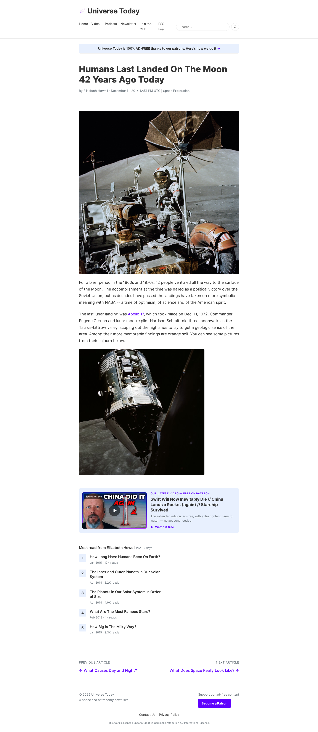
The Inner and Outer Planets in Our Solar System (125, 574)
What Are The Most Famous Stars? (120, 611)
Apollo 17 (136, 314)
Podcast (111, 24)
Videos (96, 24)
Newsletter (128, 24)
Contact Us (147, 714)
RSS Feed (161, 26)
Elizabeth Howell (96, 91)
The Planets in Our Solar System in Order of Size (125, 594)
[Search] (235, 27)
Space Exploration (176, 91)
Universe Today (114, 11)
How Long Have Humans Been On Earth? (125, 557)
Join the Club (145, 26)
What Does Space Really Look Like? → (204, 670)
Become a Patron (214, 703)
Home (83, 24)
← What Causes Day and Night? (108, 670)
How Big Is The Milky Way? (113, 627)
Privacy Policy (169, 714)
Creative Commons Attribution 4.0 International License (176, 722)
